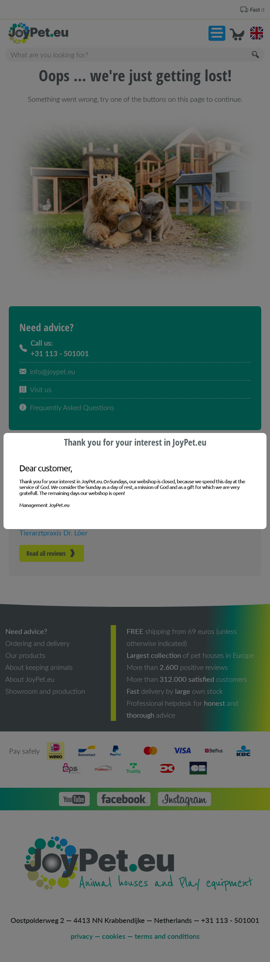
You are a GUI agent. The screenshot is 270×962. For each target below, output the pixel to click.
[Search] (256, 54)
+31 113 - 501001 (230, 920)
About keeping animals (39, 667)
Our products (25, 655)
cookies (114, 936)
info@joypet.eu (52, 371)
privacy (82, 936)
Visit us (41, 389)
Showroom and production (45, 691)
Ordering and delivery (37, 643)
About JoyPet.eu (29, 679)
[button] (216, 33)
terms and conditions (167, 936)
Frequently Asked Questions (72, 407)
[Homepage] (70, 33)
